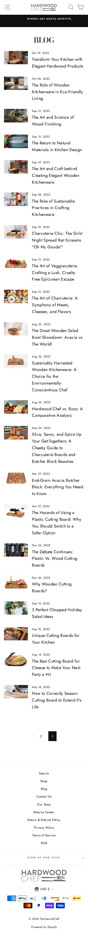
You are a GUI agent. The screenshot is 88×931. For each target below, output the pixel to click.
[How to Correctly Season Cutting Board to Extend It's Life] (16, 692)
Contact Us (43, 796)
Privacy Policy (44, 827)
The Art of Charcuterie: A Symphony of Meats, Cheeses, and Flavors (55, 305)
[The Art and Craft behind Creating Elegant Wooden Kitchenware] (16, 167)
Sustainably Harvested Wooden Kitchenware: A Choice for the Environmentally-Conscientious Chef (54, 376)
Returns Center (44, 812)
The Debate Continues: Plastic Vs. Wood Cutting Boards (54, 558)
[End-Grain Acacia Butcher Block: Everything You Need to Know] (16, 478)
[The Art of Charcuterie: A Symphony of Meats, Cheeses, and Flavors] (16, 296)
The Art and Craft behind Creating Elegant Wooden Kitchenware (55, 175)
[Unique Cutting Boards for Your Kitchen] (16, 634)
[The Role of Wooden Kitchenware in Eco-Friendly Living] (16, 83)
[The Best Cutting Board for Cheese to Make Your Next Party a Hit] (16, 659)
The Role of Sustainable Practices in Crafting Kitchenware (53, 208)
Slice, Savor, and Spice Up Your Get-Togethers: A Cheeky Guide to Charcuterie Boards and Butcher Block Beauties (56, 447)
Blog (44, 788)
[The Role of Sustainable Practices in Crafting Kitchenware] (16, 199)
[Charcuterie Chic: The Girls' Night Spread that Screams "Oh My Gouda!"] (16, 232)
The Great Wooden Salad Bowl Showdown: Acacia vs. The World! (58, 337)
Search (44, 773)
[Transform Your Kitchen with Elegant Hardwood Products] (16, 57)
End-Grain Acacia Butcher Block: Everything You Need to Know (57, 487)
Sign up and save (44, 857)
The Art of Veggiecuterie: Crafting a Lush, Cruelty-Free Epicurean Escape (55, 272)
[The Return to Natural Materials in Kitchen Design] (16, 141)
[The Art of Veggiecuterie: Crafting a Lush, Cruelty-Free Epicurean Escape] (16, 264)
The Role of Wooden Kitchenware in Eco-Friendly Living (57, 92)
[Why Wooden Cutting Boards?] (16, 582)
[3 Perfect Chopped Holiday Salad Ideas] (16, 608)
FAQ (44, 843)
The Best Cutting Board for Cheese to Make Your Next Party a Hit (56, 668)
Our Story (44, 804)
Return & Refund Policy (43, 819)
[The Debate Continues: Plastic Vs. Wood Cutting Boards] (16, 550)
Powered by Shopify (44, 927)
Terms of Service (44, 835)
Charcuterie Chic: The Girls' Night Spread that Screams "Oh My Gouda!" (57, 240)
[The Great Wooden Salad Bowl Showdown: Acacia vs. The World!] (16, 329)
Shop (43, 781)
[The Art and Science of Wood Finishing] (16, 115)
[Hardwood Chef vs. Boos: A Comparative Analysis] (16, 407)
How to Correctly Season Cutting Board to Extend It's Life (56, 700)
